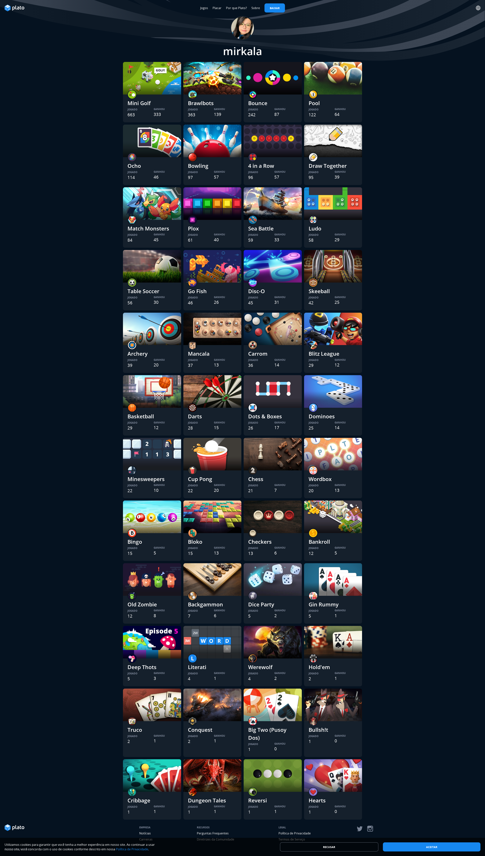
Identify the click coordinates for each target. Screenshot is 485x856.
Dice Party (261, 604)
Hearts (317, 800)
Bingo (135, 541)
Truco (135, 729)
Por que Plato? (236, 8)
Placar (217, 8)
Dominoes (322, 416)
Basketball (141, 416)
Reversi (257, 800)
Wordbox (320, 479)
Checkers (260, 541)
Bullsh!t (318, 729)
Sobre (255, 8)
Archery (138, 353)
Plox (193, 228)
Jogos (204, 8)
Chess (255, 479)
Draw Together (328, 165)
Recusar (329, 847)
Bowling (198, 165)
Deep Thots (142, 667)
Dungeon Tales (207, 800)
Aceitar (431, 847)
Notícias (145, 833)
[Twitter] (359, 828)
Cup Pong (200, 479)
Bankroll (319, 541)
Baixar (275, 8)
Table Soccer (143, 291)
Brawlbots (201, 103)
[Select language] (478, 8)
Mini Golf (139, 103)
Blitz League (324, 353)
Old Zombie (142, 604)
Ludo (315, 228)
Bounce (257, 103)
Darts (195, 416)
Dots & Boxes (265, 416)
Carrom (258, 353)
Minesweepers (146, 479)
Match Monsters (148, 228)
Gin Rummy (324, 604)
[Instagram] (370, 828)
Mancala (199, 353)
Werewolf (260, 667)
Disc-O (256, 291)
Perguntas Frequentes (213, 833)
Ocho (134, 165)
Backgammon (205, 604)
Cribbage (139, 800)
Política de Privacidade (294, 833)
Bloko (195, 541)
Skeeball (319, 291)
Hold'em (319, 667)
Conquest (200, 729)
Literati (197, 667)
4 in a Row (261, 165)
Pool (314, 103)
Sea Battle (261, 228)
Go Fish (197, 291)
